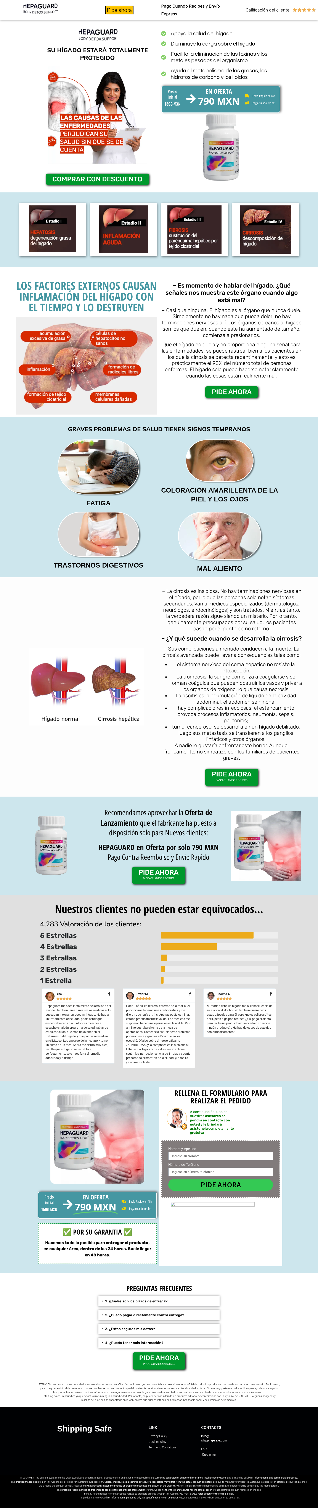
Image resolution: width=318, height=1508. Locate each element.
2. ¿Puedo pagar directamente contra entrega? (144, 1315)
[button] (159, 1301)
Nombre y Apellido (182, 1149)
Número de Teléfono (183, 1165)
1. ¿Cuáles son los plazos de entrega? (136, 1301)
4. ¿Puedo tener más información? (134, 1343)
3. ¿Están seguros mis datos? (130, 1329)
